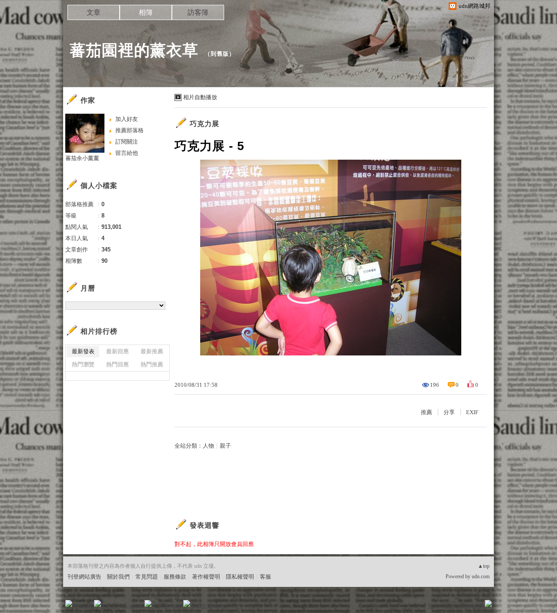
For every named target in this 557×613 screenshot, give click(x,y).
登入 (433, 606)
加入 (449, 606)
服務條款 (175, 576)
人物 (208, 445)
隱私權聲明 (240, 576)
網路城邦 (471, 606)
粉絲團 (82, 606)
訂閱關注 (126, 141)
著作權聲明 (206, 576)
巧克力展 (204, 123)
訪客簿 (198, 12)
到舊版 (220, 53)
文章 (94, 12)
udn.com (481, 576)
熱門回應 (117, 364)
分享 (449, 412)
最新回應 (117, 351)
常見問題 (146, 576)
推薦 (426, 412)
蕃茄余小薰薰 (82, 158)
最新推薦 (152, 351)
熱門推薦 (152, 364)
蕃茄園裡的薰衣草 (134, 50)
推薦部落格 (129, 130)
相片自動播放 (200, 97)
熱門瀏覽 (83, 364)
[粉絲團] (68, 603)
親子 (225, 445)
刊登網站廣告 (84, 576)
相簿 (146, 12)
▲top (484, 566)
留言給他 (126, 153)
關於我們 (118, 576)
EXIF (472, 412)
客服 (265, 576)
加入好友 (126, 119)
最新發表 (83, 351)
